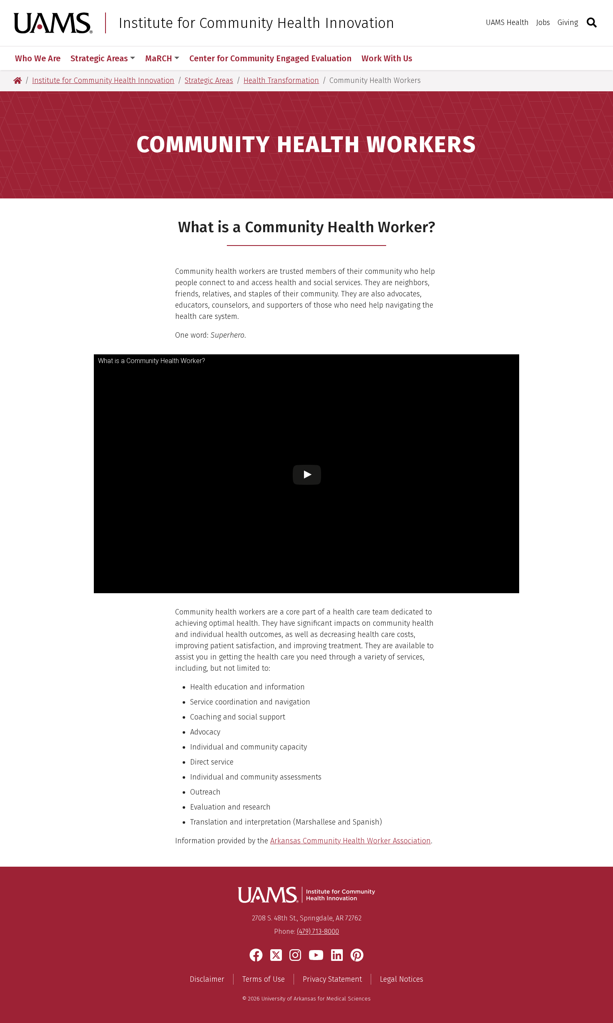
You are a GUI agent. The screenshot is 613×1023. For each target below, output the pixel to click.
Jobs (543, 22)
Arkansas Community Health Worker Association (350, 840)
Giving (568, 22)
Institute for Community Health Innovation (256, 23)
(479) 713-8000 (318, 931)
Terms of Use (263, 979)
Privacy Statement (332, 979)
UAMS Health (507, 22)
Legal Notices (401, 979)
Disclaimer (207, 979)
